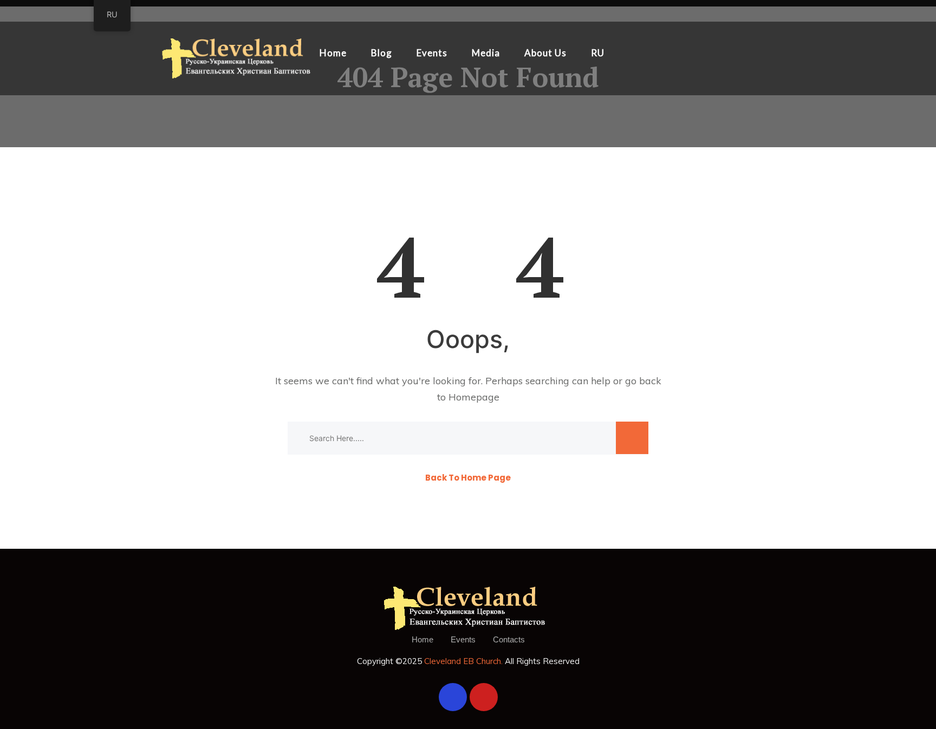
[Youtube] (484, 697)
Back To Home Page (468, 477)
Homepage (473, 397)
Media (486, 52)
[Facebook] (453, 697)
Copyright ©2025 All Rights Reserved (468, 661)
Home (333, 52)
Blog (381, 52)
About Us (545, 52)
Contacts (509, 639)
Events (432, 52)
